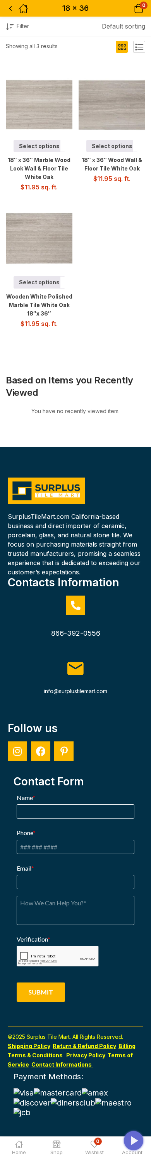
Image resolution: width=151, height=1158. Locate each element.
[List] (139, 47)
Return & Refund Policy (84, 1046)
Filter (23, 26)
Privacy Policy (85, 1055)
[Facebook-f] (40, 751)
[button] (128, 8)
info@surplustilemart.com (75, 691)
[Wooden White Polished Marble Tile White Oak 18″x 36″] (43, 238)
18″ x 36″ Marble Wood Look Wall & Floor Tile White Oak (39, 168)
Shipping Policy (29, 1046)
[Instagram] (17, 751)
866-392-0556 (75, 633)
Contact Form (49, 781)
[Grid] (122, 47)
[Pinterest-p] (64, 751)
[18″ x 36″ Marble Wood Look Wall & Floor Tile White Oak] (43, 102)
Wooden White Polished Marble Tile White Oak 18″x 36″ (39, 305)
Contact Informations (62, 1064)
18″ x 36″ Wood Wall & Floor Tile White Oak (112, 164)
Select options (39, 146)
